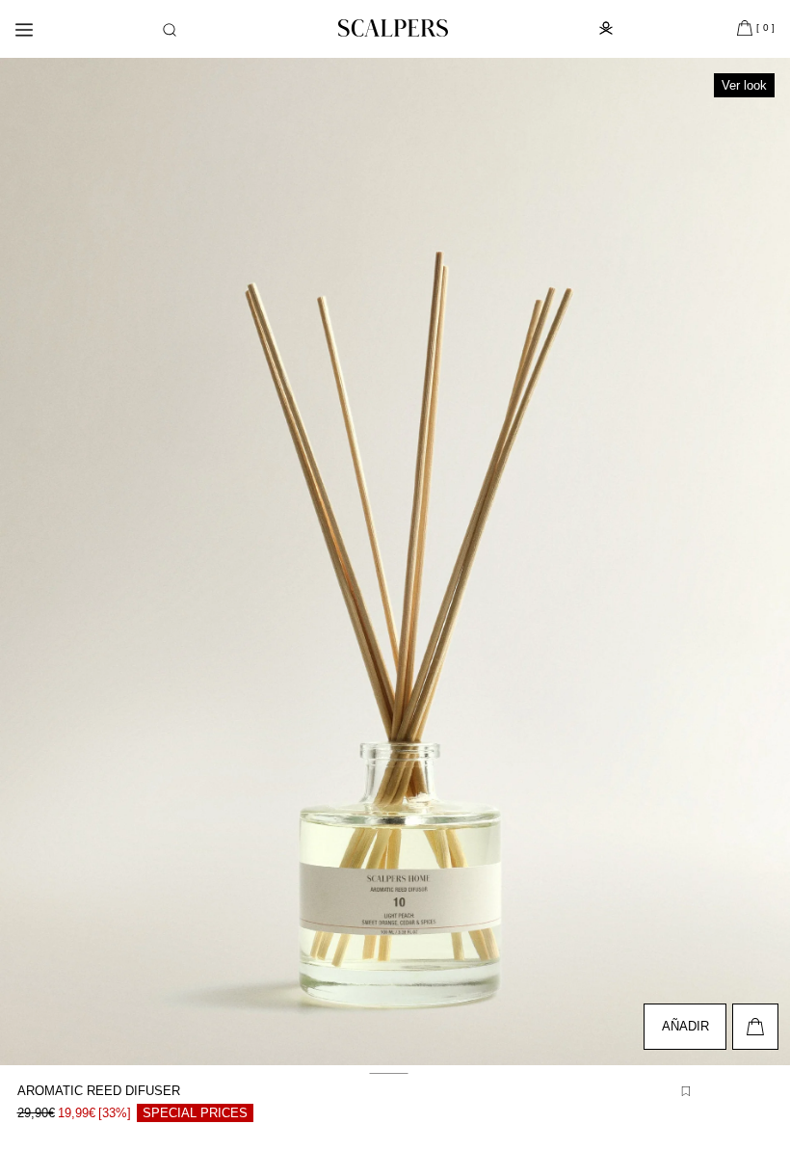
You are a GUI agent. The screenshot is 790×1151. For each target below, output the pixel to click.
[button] (169, 30)
